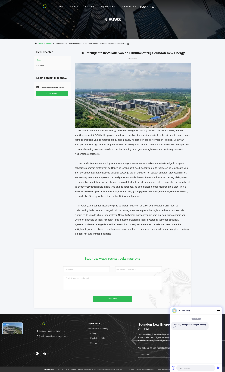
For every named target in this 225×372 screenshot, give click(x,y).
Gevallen (40, 66)
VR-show (89, 6)
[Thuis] (44, 6)
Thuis (40, 43)
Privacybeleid (49, 369)
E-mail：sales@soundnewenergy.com (54, 336)
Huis (61, 6)
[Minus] (218, 310)
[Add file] (173, 368)
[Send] (218, 368)
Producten (73, 6)
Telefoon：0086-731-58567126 (51, 331)
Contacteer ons (128, 6)
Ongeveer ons (107, 6)
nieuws (49, 43)
